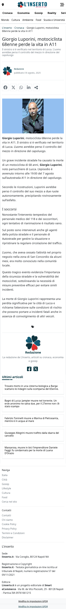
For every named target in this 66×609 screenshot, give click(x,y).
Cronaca (19, 27)
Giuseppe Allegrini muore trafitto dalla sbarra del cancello (32, 434)
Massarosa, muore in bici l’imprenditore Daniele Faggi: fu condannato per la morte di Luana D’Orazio (31, 450)
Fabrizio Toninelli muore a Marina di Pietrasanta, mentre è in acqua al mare (32, 420)
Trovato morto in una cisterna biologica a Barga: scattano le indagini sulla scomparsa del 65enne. (32, 387)
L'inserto (7, 27)
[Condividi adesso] (36, 87)
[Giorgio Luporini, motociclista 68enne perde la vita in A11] (5, 87)
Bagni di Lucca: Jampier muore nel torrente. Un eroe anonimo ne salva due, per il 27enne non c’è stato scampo (32, 403)
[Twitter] (35, 369)
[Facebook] (29, 369)
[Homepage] (32, 5)
